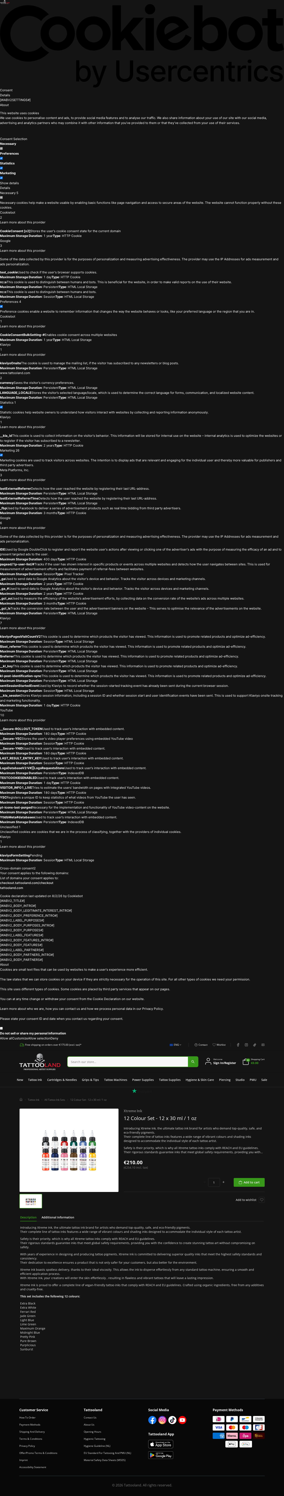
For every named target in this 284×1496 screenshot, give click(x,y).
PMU (253, 1080)
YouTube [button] (6, 712)
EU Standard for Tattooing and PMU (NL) (107, 1453)
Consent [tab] (6, 90)
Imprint (23, 1460)
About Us (89, 1424)
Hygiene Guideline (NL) (97, 1446)
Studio (240, 1080)
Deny (54, 1038)
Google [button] (5, 243)
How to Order (27, 1417)
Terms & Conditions (30, 1439)
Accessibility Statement (32, 1467)
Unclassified (10, 827)
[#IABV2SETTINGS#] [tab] (15, 100)
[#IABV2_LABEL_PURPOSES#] (22, 920)
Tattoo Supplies (170, 1080)
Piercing (225, 1080)
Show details (9, 183)
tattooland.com (11, 888)
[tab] (28, 1217)
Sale (264, 1080)
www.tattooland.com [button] (15, 375)
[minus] (204, 1182)
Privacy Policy (27, 1446)
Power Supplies (143, 1080)
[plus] (223, 1182)
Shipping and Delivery (32, 1431)
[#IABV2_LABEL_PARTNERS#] (22, 950)
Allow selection (39, 1038)
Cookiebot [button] (7, 214)
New (20, 1080)
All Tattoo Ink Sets (54, 1100)
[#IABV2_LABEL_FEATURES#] (21, 935)
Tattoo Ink (35, 1080)
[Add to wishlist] (262, 1200)
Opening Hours (92, 1431)
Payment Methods (29, 1424)
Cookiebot (75, 896)
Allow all (6, 1038)
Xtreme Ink (133, 1111)
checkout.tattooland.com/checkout (26, 883)
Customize (20, 1038)
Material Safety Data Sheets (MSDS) (105, 1460)
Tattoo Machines (115, 1080)
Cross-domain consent (18, 868)
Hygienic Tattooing (94, 1439)
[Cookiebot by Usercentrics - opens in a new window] (142, 46)
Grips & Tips (90, 1080)
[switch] (1, 158)
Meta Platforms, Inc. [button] (14, 472)
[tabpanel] (142, 1288)
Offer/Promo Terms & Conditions (38, 1453)
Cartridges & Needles (62, 1080)
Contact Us (90, 1417)
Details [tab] (5, 95)
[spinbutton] (214, 1182)
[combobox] (174, 1047)
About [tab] (4, 105)
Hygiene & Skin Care (200, 1080)
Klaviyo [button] (5, 347)
